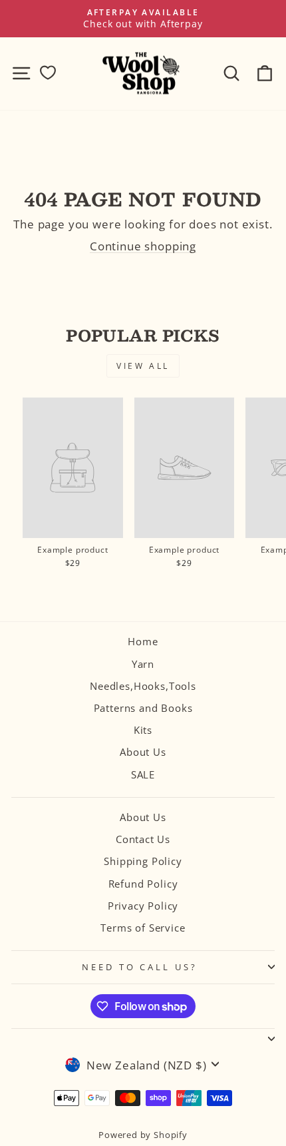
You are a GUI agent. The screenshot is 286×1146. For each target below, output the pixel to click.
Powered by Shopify (143, 1135)
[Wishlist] (48, 73)
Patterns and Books (143, 708)
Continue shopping (143, 246)
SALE (143, 774)
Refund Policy (143, 883)
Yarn (143, 664)
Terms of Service (142, 927)
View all (143, 366)
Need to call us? (140, 967)
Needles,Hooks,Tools (143, 686)
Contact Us (143, 839)
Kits (143, 729)
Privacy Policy (143, 905)
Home (143, 641)
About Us (143, 751)
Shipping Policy (143, 861)
